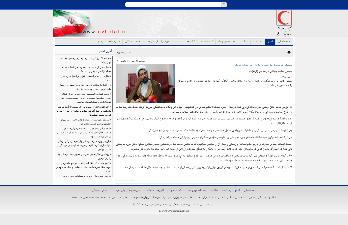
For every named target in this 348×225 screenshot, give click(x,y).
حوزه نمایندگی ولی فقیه (157, 41)
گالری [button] (192, 41)
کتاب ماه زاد (206, 41)
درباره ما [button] (115, 41)
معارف (178, 41)
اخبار (270, 41)
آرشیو (100, 41)
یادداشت (257, 41)
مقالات (244, 41)
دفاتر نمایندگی (132, 41)
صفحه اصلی (284, 41)
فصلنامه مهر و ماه (226, 41)
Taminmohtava (181, 211)
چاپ (285, 53)
